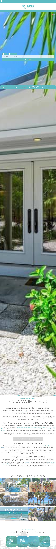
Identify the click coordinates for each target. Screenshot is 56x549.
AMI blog (27, 462)
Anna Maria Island (28, 6)
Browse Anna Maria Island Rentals (28, 439)
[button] (25, 393)
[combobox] (28, 56)
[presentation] (1, 87)
